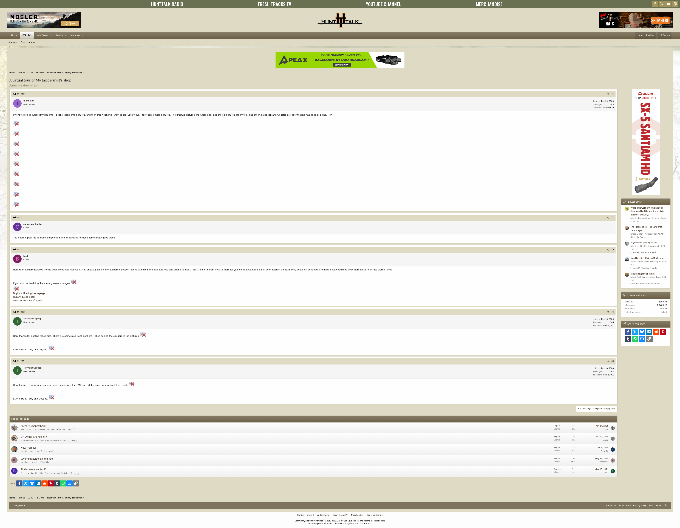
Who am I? (49, 451)
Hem (23, 429)
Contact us (611, 505)
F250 (606, 473)
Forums (27, 35)
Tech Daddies (379, 521)
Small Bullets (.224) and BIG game (647, 258)
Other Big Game (637, 237)
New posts (13, 42)
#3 (612, 249)
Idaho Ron (17, 86)
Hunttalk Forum (304, 515)
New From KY (28, 448)
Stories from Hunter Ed (34, 469)
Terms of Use (625, 505)
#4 (612, 312)
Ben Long (25, 473)
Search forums (28, 42)
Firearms (634, 221)
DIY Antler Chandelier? (34, 437)
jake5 (664, 312)
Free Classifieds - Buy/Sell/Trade (56, 429)
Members (75, 35)
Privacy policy (639, 505)
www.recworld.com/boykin (27, 300)
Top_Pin (24, 451)
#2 (612, 217)
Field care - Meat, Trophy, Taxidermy (60, 440)
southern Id (608, 108)
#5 (612, 361)
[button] (51, 35)
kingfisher (25, 462)
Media (59, 35)
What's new (43, 35)
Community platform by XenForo (321, 521)
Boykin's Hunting (29, 293)
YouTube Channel (375, 515)
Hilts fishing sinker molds (642, 274)
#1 (612, 94)
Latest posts (635, 201)
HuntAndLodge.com (24, 296)
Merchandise (357, 515)
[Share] (607, 94)
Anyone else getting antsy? (643, 242)
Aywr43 (604, 451)
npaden (24, 440)
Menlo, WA (608, 326)
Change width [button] (19, 505)
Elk (47, 462)
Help (651, 505)
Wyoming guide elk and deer (37, 458)
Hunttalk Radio (322, 515)
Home (14, 35)
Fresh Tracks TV (340, 515)
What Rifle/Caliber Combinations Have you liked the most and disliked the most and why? (648, 211)
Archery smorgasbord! (33, 426)
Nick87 (605, 440)
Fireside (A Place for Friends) (58, 473)
